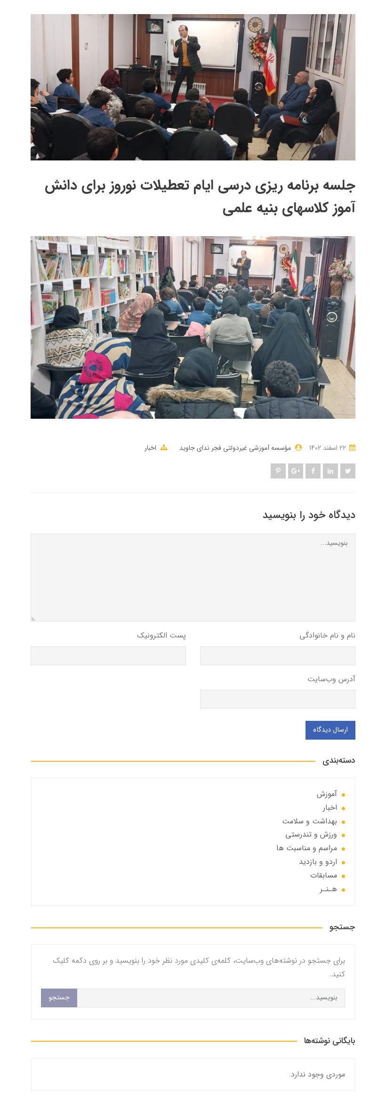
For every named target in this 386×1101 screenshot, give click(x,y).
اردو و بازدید (318, 862)
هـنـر (328, 889)
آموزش (327, 794)
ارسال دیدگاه (330, 730)
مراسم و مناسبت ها (306, 848)
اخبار (150, 448)
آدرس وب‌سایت (331, 679)
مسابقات (323, 875)
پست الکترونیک (161, 635)
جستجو (59, 997)
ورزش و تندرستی (311, 834)
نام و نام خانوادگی (327, 635)
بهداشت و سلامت (309, 821)
